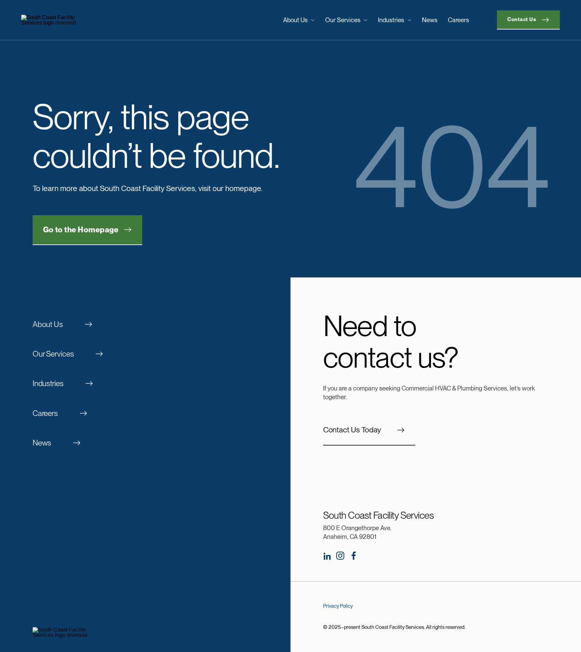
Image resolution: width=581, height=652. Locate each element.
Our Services (342, 20)
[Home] (83, 20)
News (429, 20)
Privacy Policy (338, 606)
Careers (458, 20)
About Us (295, 20)
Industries (391, 20)
